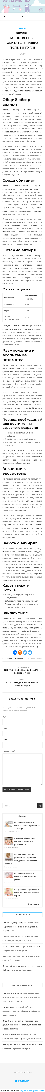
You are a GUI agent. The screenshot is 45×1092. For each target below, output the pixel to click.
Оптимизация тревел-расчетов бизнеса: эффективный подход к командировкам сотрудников (20, 926)
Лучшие (22, 816)
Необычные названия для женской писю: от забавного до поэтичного (21, 1011)
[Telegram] (30, 652)
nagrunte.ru (25, 1090)
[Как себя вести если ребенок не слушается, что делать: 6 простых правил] (8, 857)
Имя (4, 717)
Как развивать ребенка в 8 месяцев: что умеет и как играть (27, 892)
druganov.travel (37, 1090)
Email (4, 728)
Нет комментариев (34, 658)
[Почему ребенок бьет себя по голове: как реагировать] (8, 841)
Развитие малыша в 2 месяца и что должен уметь (25, 876)
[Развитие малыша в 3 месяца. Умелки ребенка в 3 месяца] (8, 824)
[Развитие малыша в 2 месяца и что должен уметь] (8, 875)
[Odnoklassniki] (20, 652)
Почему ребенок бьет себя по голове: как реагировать (25, 841)
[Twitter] (25, 652)
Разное (22, 29)
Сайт (4, 739)
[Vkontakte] (15, 652)
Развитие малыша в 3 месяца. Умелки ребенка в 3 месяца (27, 825)
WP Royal (27, 1072)
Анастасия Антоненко (15, 658)
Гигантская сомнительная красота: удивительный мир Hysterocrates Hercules (21, 997)
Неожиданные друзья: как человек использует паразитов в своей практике (21, 1025)
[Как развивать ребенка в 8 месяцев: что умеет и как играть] (8, 892)
